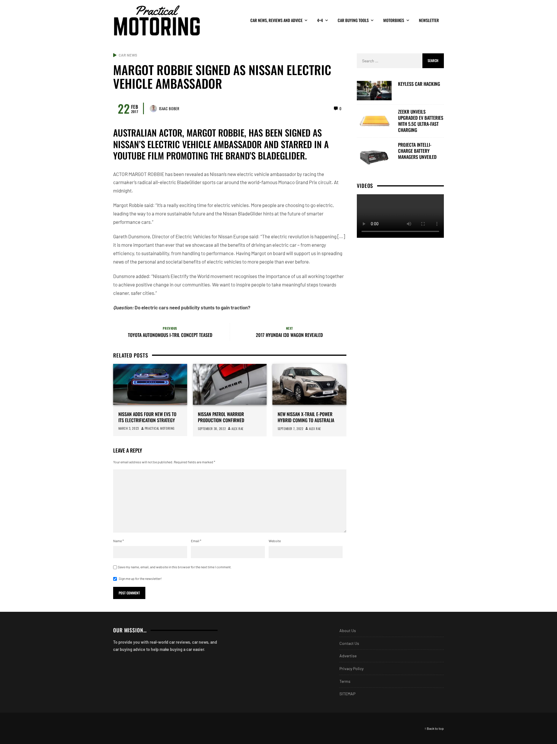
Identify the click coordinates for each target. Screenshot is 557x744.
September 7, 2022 (290, 428)
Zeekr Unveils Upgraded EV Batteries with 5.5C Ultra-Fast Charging (420, 121)
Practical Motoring (160, 428)
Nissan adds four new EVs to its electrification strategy (147, 417)
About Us (347, 630)
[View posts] (114, 55)
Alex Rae (237, 428)
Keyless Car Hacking (419, 84)
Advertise (348, 655)
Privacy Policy (351, 668)
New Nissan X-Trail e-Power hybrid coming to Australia (306, 417)
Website (275, 541)
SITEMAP (347, 693)
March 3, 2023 (128, 428)
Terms (344, 681)
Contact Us (349, 643)
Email (196, 541)
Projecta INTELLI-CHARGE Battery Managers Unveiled (417, 151)
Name (118, 541)
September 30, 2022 (212, 428)
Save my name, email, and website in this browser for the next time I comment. (175, 567)
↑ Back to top (434, 728)
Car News (128, 55)
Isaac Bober (169, 108)
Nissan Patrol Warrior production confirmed (221, 417)
